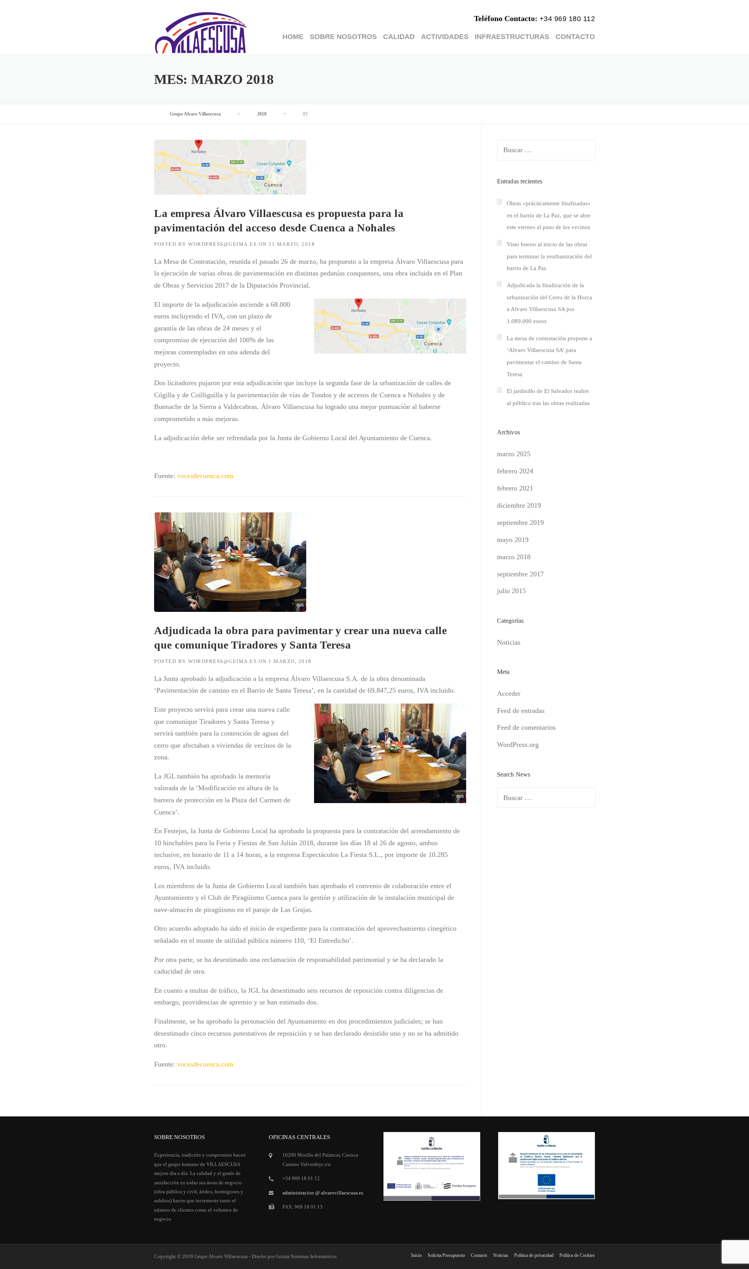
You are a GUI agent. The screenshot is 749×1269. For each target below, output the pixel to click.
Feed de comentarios (526, 727)
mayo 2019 (513, 540)
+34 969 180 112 (567, 19)
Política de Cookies (577, 1255)
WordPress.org (518, 744)
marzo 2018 (514, 557)
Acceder (508, 693)
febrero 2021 (515, 488)
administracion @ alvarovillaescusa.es (322, 1193)
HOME (293, 37)
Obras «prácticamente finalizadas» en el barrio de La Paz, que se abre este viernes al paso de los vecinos (549, 215)
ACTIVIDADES (445, 37)
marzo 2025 (514, 454)
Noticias (508, 642)
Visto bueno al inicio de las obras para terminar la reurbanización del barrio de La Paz (549, 256)
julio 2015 (511, 591)
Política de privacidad (534, 1255)
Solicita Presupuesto (446, 1255)
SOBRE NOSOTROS (343, 37)
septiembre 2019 (520, 522)
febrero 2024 (515, 471)
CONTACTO (575, 37)
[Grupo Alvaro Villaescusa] (201, 32)
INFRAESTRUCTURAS (512, 37)
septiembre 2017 (520, 574)
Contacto (479, 1255)
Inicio (416, 1255)
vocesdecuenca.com (205, 476)
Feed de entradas (521, 710)
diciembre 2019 (519, 505)
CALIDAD (399, 37)
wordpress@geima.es (222, 244)
